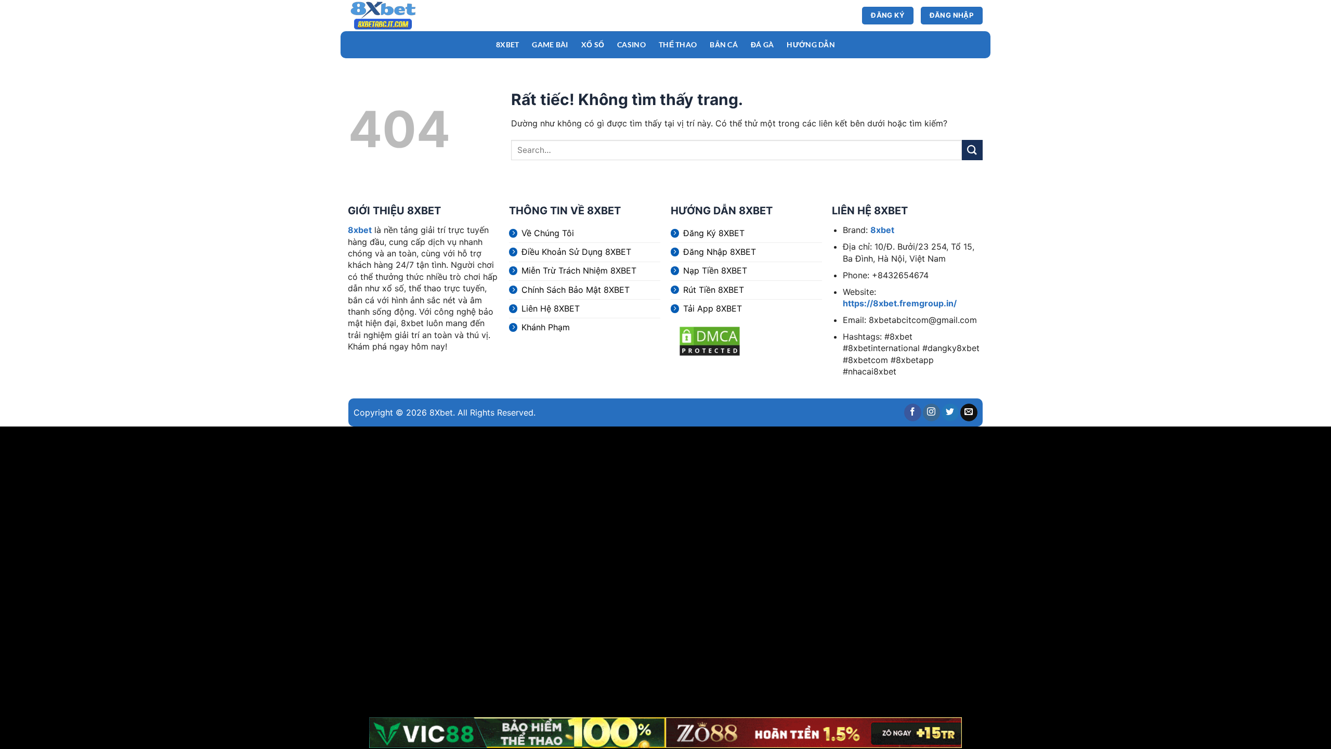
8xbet (360, 230)
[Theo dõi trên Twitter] (950, 412)
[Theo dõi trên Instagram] (931, 412)
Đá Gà (762, 44)
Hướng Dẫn (811, 44)
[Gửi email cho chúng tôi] (968, 412)
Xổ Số (592, 44)
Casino (631, 44)
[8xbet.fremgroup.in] (397, 15)
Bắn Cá (724, 44)
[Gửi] (972, 150)
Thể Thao (678, 44)
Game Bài (550, 44)
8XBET (507, 44)
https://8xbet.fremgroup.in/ (900, 303)
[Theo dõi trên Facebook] (912, 412)
